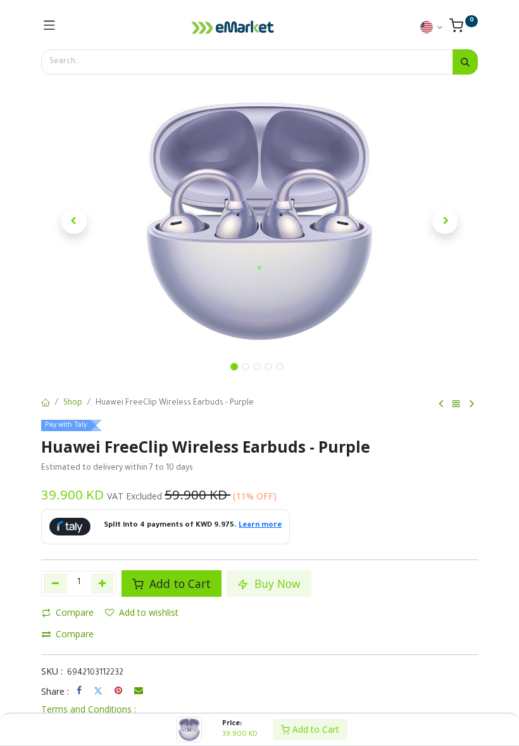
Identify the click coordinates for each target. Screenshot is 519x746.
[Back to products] (456, 404)
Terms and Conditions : (88, 709)
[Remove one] (55, 583)
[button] (74, 221)
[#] (49, 27)
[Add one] (103, 583)
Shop (72, 403)
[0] (463, 29)
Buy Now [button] (276, 583)
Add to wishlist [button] (148, 612)
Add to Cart (314, 729)
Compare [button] (75, 612)
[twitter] (98, 690)
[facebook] (79, 690)
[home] (45, 404)
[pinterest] (118, 690)
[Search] (465, 62)
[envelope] (138, 690)
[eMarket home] (233, 27)
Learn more (260, 526)
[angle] (441, 404)
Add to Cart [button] (178, 583)
